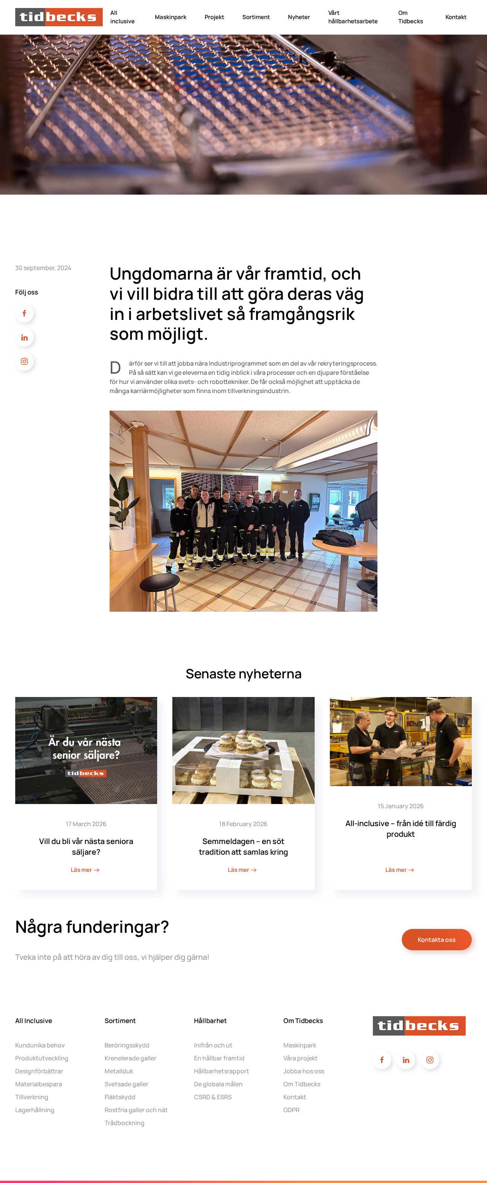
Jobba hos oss (303, 1071)
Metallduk (119, 1071)
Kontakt (456, 17)
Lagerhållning (34, 1110)
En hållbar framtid (219, 1058)
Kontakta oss (437, 939)
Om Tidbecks (301, 1084)
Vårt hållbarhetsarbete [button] (353, 17)
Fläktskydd (120, 1097)
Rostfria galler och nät (136, 1110)
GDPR (291, 1110)
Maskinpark (170, 17)
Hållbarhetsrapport (221, 1071)
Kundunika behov (40, 1045)
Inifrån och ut (213, 1045)
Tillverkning (31, 1097)
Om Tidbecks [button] (410, 17)
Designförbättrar (39, 1071)
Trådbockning (125, 1123)
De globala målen (218, 1084)
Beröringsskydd (127, 1045)
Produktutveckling (41, 1058)
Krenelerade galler (130, 1058)
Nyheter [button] (299, 17)
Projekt (214, 17)
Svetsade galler (126, 1084)
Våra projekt (300, 1058)
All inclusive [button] (122, 17)
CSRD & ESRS (213, 1097)
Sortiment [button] (256, 17)
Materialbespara (38, 1084)
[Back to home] (60, 17)
